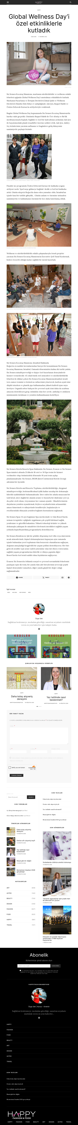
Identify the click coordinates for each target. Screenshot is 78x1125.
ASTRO (22, 638)
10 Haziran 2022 (27, 649)
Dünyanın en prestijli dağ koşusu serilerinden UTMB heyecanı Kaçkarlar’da (54, 938)
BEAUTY (9, 898)
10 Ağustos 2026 (21, 863)
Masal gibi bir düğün (24, 861)
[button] (37, 706)
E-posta (33, 749)
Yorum (12, 726)
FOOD (9, 914)
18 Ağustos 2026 (29, 702)
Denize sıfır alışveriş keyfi (26, 841)
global (15, 592)
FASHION (10, 909)
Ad (11, 749)
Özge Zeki (33, 36)
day (9, 592)
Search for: (10, 793)
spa (30, 592)
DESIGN (9, 904)
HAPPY (39, 10)
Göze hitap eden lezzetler (15, 816)
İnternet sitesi (55, 749)
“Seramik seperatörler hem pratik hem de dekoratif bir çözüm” (56, 899)
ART (8, 888)
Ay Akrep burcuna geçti (14, 810)
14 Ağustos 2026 (63, 703)
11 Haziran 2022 (42, 36)
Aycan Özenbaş (16, 649)
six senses (23, 592)
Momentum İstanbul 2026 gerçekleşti (26, 871)
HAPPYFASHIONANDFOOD (16, 702)
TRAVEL (9, 925)
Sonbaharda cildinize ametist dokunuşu (57, 862)
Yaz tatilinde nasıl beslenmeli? (56, 698)
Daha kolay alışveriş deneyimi (22, 697)
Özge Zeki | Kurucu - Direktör (39, 1007)
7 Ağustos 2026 (47, 942)
